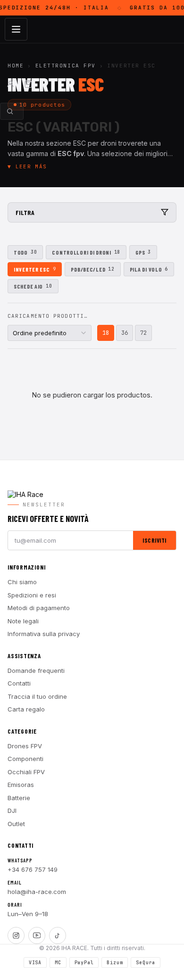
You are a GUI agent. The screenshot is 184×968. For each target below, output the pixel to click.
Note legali (23, 621)
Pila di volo (149, 269)
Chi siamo (22, 582)
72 (143, 333)
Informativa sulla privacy (44, 633)
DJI (12, 810)
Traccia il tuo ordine (37, 696)
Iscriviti (154, 540)
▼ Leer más (27, 166)
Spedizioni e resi (32, 595)
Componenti (25, 758)
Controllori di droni (86, 252)
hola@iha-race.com (37, 891)
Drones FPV (25, 746)
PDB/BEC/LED (92, 269)
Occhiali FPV (26, 772)
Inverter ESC (35, 269)
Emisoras (21, 784)
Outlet (16, 823)
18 (105, 333)
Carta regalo (26, 709)
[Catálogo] (16, 29)
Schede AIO (33, 286)
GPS (143, 252)
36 (124, 333)
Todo (25, 252)
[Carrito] (28, 83)
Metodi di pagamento (39, 608)
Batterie (19, 798)
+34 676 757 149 (33, 869)
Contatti (19, 683)
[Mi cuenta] (10, 83)
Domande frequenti (36, 670)
